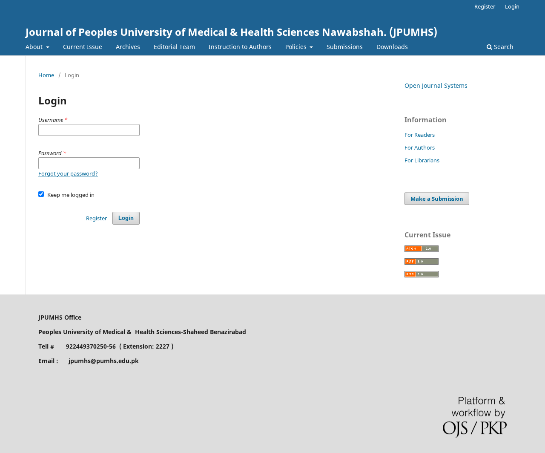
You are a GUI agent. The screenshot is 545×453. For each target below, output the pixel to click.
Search (502, 47)
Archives (128, 47)
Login (512, 6)
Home (46, 75)
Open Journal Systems (436, 85)
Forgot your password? (68, 173)
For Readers (419, 134)
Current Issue (82, 47)
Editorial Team (174, 47)
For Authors (419, 147)
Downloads (392, 47)
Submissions (345, 47)
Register (484, 6)
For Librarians (421, 160)
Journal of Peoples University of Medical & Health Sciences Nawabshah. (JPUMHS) (231, 32)
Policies (296, 47)
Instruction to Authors (240, 47)
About (35, 47)
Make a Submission (436, 198)
